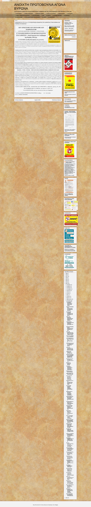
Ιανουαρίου (69, 300)
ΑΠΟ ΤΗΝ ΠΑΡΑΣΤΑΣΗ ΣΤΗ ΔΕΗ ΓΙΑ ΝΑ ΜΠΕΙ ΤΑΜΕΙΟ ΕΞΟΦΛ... (69, 333)
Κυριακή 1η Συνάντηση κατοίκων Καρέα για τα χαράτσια (69, 482)
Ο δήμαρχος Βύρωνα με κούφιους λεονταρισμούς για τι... (69, 412)
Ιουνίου (68, 293)
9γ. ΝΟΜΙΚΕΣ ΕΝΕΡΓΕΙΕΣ (57, 15)
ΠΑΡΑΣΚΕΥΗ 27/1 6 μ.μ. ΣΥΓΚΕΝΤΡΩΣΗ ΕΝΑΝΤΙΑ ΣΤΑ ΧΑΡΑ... (69, 382)
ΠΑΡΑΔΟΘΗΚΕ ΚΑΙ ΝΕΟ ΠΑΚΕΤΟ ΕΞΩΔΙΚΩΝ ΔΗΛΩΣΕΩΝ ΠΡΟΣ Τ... (70, 398)
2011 (67, 497)
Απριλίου (68, 296)
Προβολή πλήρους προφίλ (69, 175)
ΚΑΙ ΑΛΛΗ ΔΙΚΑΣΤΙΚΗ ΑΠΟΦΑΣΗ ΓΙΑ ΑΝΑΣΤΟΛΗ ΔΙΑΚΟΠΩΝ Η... (69, 368)
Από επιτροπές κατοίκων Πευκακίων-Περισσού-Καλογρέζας (69, 377)
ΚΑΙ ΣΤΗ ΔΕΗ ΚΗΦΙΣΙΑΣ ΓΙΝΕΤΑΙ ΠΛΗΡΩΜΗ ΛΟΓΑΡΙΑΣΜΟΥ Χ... (69, 388)
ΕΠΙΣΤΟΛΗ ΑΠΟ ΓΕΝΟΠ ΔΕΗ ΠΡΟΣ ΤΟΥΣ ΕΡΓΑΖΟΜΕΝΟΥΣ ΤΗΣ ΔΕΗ (69, 425)
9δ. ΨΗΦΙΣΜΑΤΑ (66, 15)
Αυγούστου (69, 290)
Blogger (56, 504)
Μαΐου (68, 294)
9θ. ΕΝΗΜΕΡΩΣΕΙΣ (51, 17)
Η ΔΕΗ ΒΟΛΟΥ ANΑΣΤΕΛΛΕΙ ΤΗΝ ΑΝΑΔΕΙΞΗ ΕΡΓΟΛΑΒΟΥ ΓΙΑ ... (70, 323)
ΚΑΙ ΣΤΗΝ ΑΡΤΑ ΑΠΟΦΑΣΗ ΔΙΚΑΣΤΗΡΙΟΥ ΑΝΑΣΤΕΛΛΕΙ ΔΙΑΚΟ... (69, 303)
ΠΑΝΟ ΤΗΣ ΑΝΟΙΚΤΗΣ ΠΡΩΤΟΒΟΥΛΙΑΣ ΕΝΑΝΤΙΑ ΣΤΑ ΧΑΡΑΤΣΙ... (69, 318)
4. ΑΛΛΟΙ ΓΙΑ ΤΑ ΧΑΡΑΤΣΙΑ (51, 13)
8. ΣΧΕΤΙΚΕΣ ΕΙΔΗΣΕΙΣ (36, 15)
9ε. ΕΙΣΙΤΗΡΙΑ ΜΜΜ (18, 17)
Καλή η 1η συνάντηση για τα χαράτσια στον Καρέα (70, 478)
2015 (67, 279)
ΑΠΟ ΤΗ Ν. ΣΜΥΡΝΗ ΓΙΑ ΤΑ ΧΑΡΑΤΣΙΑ (69, 336)
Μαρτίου (68, 297)
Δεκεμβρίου (69, 284)
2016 (67, 277)
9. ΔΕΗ (43, 15)
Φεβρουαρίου (69, 299)
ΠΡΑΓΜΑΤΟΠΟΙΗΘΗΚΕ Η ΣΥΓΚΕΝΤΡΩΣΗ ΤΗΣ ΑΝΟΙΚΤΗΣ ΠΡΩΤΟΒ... (69, 308)
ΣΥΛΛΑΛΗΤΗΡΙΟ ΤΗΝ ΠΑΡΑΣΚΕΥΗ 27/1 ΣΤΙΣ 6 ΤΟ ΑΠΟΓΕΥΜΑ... (69, 449)
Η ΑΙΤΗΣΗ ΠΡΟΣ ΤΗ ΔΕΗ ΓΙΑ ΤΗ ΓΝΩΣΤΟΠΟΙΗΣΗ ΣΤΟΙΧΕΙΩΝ (69, 403)
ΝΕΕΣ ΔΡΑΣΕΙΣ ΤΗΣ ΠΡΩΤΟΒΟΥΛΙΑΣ (69, 374)
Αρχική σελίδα (37, 99)
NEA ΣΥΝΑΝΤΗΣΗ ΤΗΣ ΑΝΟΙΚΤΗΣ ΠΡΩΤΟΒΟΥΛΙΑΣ (69, 494)
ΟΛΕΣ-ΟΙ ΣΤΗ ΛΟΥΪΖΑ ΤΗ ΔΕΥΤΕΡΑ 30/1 (69, 352)
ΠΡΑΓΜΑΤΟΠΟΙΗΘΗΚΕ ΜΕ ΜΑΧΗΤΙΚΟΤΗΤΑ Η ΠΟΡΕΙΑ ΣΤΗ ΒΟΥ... (69, 328)
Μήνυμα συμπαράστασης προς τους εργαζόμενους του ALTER (69, 444)
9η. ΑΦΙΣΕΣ (44, 17)
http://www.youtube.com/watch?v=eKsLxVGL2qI (70, 137)
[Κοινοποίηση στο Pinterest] (50, 93)
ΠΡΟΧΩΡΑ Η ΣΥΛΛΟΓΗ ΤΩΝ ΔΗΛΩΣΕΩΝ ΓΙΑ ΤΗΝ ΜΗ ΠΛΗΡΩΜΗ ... (69, 490)
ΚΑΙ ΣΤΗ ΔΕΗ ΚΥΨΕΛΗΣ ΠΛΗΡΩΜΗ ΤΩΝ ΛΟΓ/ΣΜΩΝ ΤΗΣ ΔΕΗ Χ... (69, 313)
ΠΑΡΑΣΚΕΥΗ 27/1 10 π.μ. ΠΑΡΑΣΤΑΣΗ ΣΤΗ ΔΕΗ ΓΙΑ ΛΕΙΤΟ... (70, 344)
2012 (67, 283)
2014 (67, 280)
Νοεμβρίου (69, 286)
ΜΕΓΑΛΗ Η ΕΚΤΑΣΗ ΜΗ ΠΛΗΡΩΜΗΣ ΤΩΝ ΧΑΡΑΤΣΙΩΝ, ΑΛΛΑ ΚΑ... (69, 421)
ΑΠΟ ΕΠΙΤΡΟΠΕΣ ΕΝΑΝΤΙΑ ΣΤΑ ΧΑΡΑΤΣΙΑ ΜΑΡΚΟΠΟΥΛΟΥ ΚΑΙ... (69, 407)
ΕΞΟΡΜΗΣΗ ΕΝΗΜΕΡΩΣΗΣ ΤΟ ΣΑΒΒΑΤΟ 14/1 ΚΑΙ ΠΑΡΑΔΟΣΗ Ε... (70, 439)
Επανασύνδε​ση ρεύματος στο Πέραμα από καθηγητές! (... (69, 469)
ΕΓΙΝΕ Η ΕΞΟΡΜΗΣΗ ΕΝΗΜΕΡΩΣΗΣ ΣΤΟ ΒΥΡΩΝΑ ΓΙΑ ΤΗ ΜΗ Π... (70, 435)
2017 (67, 276)
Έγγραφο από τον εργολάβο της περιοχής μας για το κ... (69, 360)
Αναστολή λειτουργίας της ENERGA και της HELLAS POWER (69, 348)
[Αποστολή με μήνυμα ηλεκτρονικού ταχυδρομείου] (46, 93)
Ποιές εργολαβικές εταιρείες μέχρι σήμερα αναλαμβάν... (69, 417)
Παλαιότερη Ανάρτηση (56, 99)
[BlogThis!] (47, 93)
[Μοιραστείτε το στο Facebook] (49, 93)
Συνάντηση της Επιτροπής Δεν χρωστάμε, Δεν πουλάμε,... (69, 457)
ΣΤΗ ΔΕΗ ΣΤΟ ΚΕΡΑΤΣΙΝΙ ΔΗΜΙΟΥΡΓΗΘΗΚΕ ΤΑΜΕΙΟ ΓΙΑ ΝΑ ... (69, 430)
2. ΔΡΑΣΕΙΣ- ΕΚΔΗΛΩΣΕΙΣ (28, 13)
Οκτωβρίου (69, 287)
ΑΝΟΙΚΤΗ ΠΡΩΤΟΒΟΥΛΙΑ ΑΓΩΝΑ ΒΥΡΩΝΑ (70, 162)
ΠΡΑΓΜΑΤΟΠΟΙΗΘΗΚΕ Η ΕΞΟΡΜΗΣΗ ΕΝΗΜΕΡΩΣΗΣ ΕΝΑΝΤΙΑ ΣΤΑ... (69, 356)
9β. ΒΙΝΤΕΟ (48, 15)
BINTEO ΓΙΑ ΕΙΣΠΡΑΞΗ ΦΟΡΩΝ (68, 363)
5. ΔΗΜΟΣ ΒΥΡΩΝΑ (61, 13)
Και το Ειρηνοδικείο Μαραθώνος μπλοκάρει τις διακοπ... (69, 486)
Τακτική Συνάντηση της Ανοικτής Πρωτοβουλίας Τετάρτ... (69, 453)
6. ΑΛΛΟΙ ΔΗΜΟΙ (70, 13)
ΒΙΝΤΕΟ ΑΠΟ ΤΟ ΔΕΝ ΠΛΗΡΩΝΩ (69, 371)
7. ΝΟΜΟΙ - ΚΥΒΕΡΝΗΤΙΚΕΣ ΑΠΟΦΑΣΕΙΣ (22, 15)
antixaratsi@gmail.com (69, 30)
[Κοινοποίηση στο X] (48, 93)
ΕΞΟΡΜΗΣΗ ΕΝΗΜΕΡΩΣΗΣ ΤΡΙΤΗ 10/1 (69, 466)
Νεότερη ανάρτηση (19, 99)
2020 (67, 273)
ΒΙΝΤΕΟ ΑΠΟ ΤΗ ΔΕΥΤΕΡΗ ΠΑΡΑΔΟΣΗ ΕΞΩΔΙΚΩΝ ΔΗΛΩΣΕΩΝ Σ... (69, 393)
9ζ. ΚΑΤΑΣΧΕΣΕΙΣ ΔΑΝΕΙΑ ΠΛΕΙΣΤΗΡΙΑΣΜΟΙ (32, 17)
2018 (67, 274)
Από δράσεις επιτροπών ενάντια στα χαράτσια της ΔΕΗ (70, 474)
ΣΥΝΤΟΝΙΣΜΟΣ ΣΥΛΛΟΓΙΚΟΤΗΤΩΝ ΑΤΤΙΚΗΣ (69, 107)
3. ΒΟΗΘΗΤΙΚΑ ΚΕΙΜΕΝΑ (39, 13)
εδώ (74, 250)
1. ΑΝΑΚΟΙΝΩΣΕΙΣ (18, 13)
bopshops (50, 504)
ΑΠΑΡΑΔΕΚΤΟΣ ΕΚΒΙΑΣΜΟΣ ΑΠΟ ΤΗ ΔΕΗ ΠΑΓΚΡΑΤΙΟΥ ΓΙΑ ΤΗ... (69, 462)
